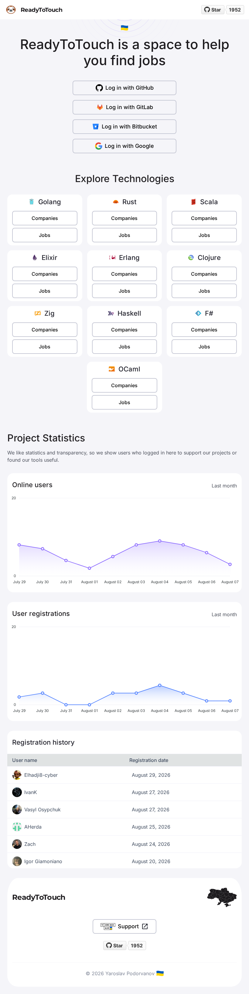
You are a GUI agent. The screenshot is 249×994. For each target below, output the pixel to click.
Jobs (44, 235)
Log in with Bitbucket (129, 126)
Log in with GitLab (129, 107)
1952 (235, 10)
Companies (45, 218)
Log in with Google (129, 146)
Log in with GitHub (129, 88)
